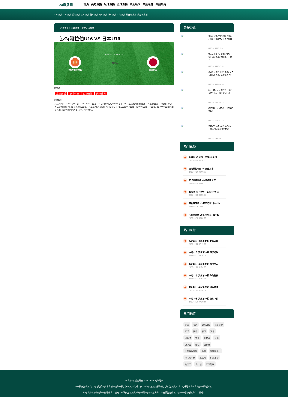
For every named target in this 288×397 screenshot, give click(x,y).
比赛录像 (206, 325)
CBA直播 (67, 14)
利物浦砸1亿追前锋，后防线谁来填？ (220, 109)
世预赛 (207, 344)
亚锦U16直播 (88, 28)
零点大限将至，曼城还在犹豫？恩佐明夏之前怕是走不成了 (220, 57)
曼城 (216, 338)
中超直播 (121, 14)
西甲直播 (85, 14)
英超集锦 (161, 4)
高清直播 (61, 93)
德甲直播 (94, 14)
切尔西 (188, 344)
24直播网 (66, 5)
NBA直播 (58, 14)
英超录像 (148, 4)
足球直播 (109, 4)
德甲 (197, 338)
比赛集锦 (218, 325)
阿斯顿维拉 (215, 351)
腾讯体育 (101, 93)
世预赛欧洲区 (191, 351)
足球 (187, 325)
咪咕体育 (74, 93)
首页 (86, 4)
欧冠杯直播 (142, 14)
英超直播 (96, 4)
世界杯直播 (131, 14)
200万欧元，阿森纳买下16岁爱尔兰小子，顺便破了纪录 (220, 91)
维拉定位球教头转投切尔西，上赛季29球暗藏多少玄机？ (220, 127)
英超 (195, 325)
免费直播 (88, 93)
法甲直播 (112, 14)
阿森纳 (188, 338)
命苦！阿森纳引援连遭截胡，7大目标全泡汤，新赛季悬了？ (220, 73)
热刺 (204, 351)
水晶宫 (203, 358)
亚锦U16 (114, 63)
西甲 (195, 331)
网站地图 (159, 380)
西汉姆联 (210, 364)
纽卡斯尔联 (190, 358)
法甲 (212, 331)
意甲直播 (103, 14)
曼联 (197, 344)
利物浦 (207, 338)
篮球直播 (122, 4)
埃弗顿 (198, 364)
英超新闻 (135, 4)
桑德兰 (188, 364)
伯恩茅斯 (214, 358)
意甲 (204, 331)
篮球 (187, 331)
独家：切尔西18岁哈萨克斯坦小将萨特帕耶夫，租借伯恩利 (220, 37)
